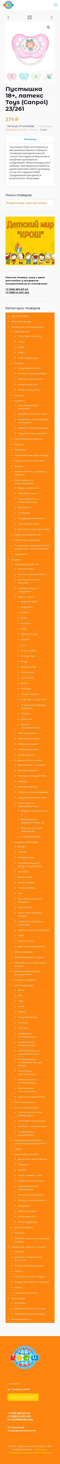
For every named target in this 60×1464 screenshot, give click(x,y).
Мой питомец (26, 941)
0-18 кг (21, 341)
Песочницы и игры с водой (29, 1276)
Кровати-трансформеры (33, 428)
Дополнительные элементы (28, 407)
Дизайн (22, 1169)
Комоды (19, 395)
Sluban (22, 1011)
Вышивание (24, 1205)
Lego (20, 1000)
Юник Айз (26, 719)
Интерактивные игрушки (29, 957)
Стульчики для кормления (29, 460)
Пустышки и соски (16, 129)
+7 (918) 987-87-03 (17, 289)
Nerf (20, 893)
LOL (23, 645)
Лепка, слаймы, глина (30, 1175)
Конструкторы (23, 985)
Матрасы (20, 449)
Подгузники (21, 554)
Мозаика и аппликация (31, 1180)
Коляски (19, 363)
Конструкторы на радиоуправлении (29, 1052)
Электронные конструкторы (27, 1090)
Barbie (24, 612)
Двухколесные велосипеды (29, 1308)
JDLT (20, 995)
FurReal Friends (26, 857)
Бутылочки (24, 507)
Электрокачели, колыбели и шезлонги (30, 473)
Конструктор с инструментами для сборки (30, 1062)
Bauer (21, 990)
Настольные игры (25, 1102)
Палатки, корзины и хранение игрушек (31, 1240)
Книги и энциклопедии (26, 1107)
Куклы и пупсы (26, 596)
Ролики (18, 1287)
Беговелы (19, 1303)
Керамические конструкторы (27, 1043)
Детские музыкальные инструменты (27, 973)
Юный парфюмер (27, 1222)
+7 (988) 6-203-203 (17, 292)
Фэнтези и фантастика (32, 1126)
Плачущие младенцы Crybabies (33, 706)
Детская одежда (21, 321)
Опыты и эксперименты (32, 1200)
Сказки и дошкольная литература (30, 1114)
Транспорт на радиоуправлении (28, 804)
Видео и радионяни (29, 488)
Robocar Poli (25, 907)
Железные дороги (28, 770)
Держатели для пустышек (33, 529)
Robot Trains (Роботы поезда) (30, 914)
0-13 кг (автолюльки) (29, 336)
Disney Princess (29, 634)
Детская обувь (20, 316)
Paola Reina (27, 672)
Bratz (24, 617)
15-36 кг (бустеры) (28, 358)
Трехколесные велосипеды (29, 1313)
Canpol (43, 130)
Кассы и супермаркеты (31, 574)
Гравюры (23, 1164)
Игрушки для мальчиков (28, 760)
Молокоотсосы (27, 493)
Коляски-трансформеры (32, 373)
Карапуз (26, 688)
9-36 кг (21, 352)
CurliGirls (26, 623)
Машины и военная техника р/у (32, 829)
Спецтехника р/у (31, 836)
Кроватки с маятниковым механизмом (33, 421)
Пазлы (18, 1149)
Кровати (19, 400)
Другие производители (30, 726)
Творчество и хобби (26, 1154)
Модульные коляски (29, 368)
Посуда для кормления (31, 518)
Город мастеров (27, 1017)
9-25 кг (21, 347)
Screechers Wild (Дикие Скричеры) (31, 923)
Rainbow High (28, 666)
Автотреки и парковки (31, 765)
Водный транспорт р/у (34, 812)
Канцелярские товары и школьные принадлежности (30, 1142)
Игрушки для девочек (26, 564)
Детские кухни (26, 568)
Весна (24, 683)
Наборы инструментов (32, 775)
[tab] (30, 139)
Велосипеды (18, 1298)
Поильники (24, 512)
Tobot (21, 935)
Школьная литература (32, 1120)
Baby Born (27, 607)
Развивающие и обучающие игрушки (30, 964)
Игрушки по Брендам (26, 842)
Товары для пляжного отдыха (31, 1282)
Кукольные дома (27, 733)
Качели (18, 1271)
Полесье (26, 713)
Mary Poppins (28, 650)
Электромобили (20, 1319)
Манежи (19, 444)
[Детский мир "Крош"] (8, 5)
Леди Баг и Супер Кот (33, 699)
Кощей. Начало (30, 694)
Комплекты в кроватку (28, 438)
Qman (21, 1006)
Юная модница (26, 754)
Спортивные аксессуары (29, 1265)
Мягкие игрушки (23, 951)
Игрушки (16, 559)
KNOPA (25, 639)
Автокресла (21, 331)
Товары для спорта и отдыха (28, 1247)
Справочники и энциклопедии (26, 1133)
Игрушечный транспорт (32, 797)
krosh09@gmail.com (20, 1419)
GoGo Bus (23, 871)
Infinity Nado (25, 877)
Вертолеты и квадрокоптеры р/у (32, 821)
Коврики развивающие (27, 534)
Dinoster (22, 852)
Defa (23, 628)
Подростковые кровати (32, 433)
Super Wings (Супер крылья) (33, 930)
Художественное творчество (28, 1188)
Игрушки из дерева (25, 979)
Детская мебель (24, 1227)
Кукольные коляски (29, 738)
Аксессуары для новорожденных (23, 482)
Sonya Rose (27, 677)
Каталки (19, 1233)
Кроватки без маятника (32, 414)
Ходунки (19, 466)
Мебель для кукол (28, 744)
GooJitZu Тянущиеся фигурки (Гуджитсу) (29, 864)
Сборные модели (27, 1211)
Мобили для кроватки (27, 540)
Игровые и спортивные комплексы (28, 1258)
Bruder (21, 846)
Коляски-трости (28, 384)
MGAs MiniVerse (27, 888)
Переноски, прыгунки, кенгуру (31, 455)
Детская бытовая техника (29, 581)
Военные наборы (27, 786)
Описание (30, 139)
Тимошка (23, 1028)
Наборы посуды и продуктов (28, 590)
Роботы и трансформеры (33, 792)
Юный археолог (27, 1216)
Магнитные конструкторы (27, 1072)
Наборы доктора (28, 749)
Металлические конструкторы (27, 1081)
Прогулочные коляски (30, 379)
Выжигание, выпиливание (32, 1159)
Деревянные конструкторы (27, 1035)
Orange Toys (28, 656)
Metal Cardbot (26, 882)
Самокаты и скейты (26, 1292)
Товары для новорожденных (27, 327)
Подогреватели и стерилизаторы (28, 500)
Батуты (19, 1251)
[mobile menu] (55, 5)
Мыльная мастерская (31, 1194)
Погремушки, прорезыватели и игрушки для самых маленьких (32, 547)
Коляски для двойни (29, 389)
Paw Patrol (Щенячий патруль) (30, 900)
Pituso (24, 661)
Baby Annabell (29, 601)
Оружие (22, 781)
